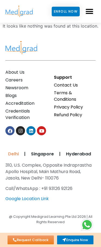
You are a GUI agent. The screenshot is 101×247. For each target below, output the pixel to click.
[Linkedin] (31, 130)
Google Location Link (27, 199)
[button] (89, 11)
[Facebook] (10, 130)
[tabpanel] (49, 183)
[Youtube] (41, 130)
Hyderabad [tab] (78, 154)
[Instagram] (20, 130)
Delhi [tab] (12, 154)
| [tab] (25, 154)
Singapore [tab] (42, 154)
